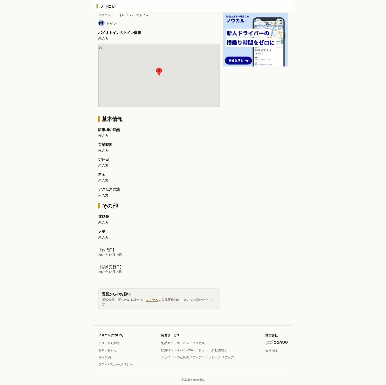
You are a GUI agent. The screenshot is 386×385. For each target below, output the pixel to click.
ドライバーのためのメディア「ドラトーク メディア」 (199, 357)
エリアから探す (109, 343)
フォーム (152, 299)
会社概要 (271, 350)
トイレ (120, 15)
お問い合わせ (107, 350)
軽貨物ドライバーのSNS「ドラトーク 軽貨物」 (194, 350)
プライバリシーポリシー (115, 364)
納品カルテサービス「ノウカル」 (184, 343)
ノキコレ (104, 15)
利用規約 (104, 357)
